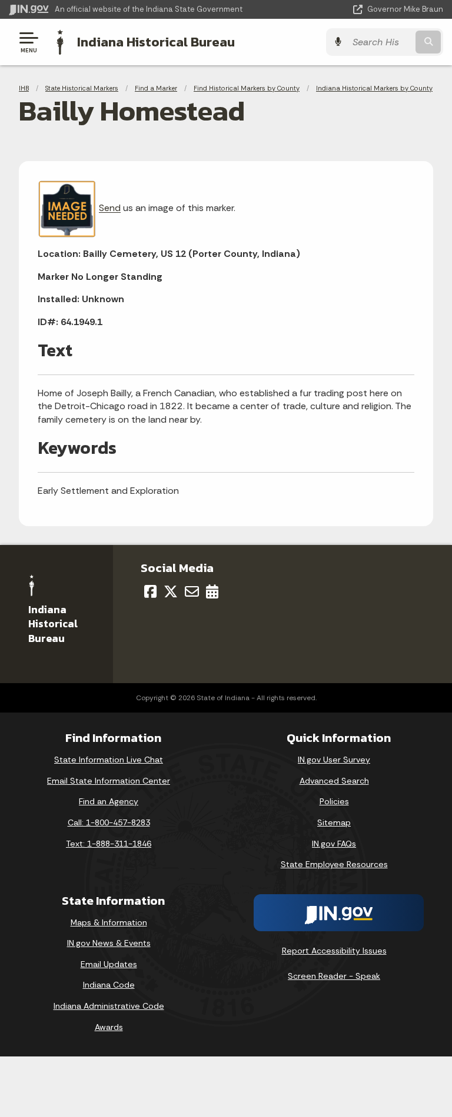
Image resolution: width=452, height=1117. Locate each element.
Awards (109, 1027)
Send (110, 208)
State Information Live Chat (108, 759)
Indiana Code (109, 984)
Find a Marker (156, 88)
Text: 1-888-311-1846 (108, 843)
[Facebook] (150, 591)
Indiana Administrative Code (109, 1006)
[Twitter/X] (171, 591)
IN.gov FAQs (334, 843)
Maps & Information (109, 922)
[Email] (192, 591)
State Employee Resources (334, 864)
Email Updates (109, 964)
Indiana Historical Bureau (156, 42)
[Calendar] (212, 591)
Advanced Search (334, 780)
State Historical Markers (81, 88)
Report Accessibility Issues (334, 950)
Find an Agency (108, 801)
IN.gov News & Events (109, 943)
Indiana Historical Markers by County (374, 88)
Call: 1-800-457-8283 (109, 822)
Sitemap (334, 822)
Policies (334, 801)
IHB (24, 88)
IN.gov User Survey (334, 759)
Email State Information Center (108, 780)
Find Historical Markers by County (247, 88)
